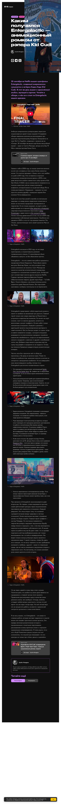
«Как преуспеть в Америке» (39, 208)
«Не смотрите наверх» (38, 213)
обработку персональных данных (24, 800)
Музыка (22, 16)
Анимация (14, 16)
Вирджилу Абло (18, 443)
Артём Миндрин (19, 51)
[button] (57, 6)
